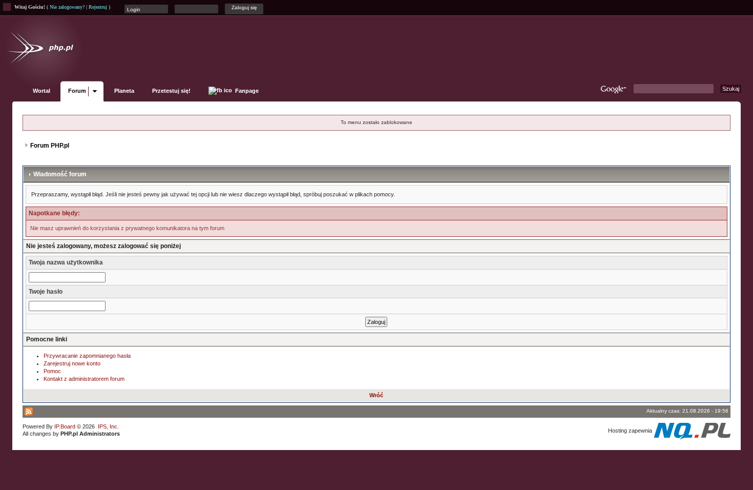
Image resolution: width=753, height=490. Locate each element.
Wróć (376, 395)
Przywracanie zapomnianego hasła (87, 356)
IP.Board (64, 426)
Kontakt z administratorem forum (84, 379)
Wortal (41, 91)
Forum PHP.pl (49, 145)
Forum (77, 91)
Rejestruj (98, 7)
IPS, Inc (107, 426)
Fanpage (246, 91)
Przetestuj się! (171, 91)
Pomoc (52, 371)
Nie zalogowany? (67, 7)
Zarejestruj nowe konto (72, 363)
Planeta (124, 91)
